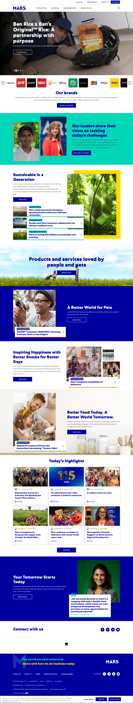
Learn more (23, 50)
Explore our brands (66, 105)
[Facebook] (104, 674)
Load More (66, 550)
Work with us (22, 597)
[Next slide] (130, 82)
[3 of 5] (18, 70)
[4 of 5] (20, 70)
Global (116, 2)
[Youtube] (118, 674)
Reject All (101, 699)
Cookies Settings (67, 674)
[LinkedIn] (113, 674)
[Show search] (119, 8)
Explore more (66, 273)
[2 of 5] (16, 70)
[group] (10, 83)
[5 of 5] (22, 70)
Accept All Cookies (114, 699)
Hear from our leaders (81, 153)
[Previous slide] (3, 82)
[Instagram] (109, 674)
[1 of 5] (14, 70)
